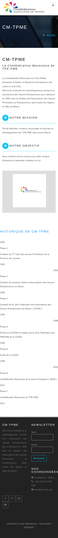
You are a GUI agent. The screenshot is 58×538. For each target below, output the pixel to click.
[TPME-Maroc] (24, 7)
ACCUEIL (51, 35)
